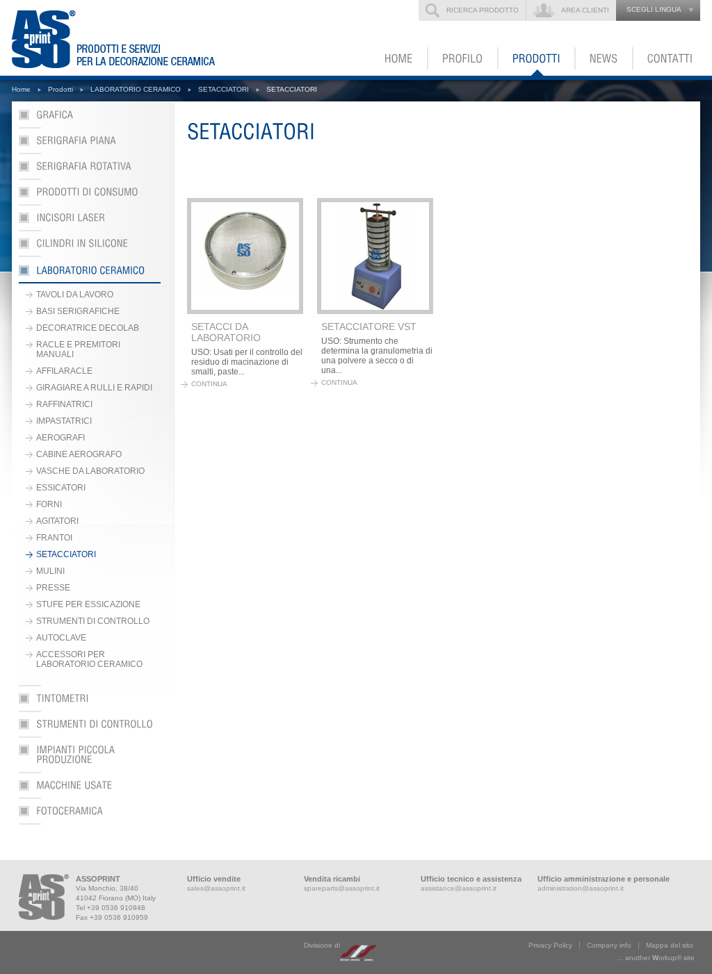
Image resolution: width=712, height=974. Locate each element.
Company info (609, 945)
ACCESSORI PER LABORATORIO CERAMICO (89, 659)
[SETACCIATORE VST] (375, 256)
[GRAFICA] (90, 119)
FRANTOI (54, 538)
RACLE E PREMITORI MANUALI (78, 349)
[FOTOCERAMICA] (90, 815)
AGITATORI (57, 521)
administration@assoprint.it (580, 888)
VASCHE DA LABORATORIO (90, 471)
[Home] (399, 58)
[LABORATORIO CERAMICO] (90, 273)
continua (209, 384)
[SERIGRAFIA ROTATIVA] (90, 170)
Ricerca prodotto (482, 10)
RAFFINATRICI (64, 404)
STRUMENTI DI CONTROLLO (92, 621)
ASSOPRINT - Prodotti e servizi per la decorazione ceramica (122, 38)
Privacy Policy (550, 945)
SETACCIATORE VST (368, 326)
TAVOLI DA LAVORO (74, 294)
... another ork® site (656, 957)
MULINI (50, 571)
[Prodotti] (537, 58)
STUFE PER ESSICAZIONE (88, 604)
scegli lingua (653, 9)
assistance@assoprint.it (458, 888)
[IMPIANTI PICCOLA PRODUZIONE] (90, 759)
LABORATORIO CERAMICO (135, 89)
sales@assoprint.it (216, 888)
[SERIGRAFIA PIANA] (90, 144)
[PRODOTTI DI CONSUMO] (90, 196)
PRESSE (53, 588)
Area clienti (585, 10)
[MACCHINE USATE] (90, 789)
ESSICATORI (61, 488)
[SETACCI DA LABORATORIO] (245, 256)
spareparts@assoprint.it (342, 888)
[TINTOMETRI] (90, 702)
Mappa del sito (669, 945)
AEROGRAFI (60, 438)
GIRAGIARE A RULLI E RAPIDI (94, 388)
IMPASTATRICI (64, 421)
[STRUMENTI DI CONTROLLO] (90, 728)
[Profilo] (463, 58)
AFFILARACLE (64, 371)
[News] (604, 58)
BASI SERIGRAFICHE (78, 311)
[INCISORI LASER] (90, 222)
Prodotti (60, 89)
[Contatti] (666, 58)
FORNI (49, 504)
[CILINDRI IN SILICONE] (90, 247)
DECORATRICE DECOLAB (87, 328)
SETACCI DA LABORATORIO (226, 332)
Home (21, 89)
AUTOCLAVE (61, 638)
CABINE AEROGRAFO (79, 454)
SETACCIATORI (223, 89)
